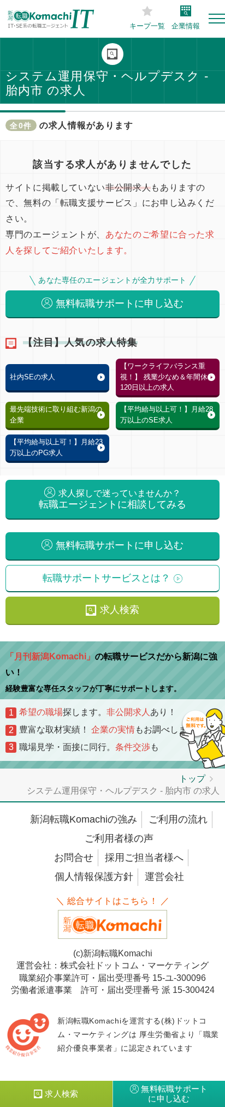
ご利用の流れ (178, 819)
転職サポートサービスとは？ (106, 578)
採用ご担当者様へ (144, 857)
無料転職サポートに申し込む (119, 303)
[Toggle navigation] (217, 18)
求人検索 (119, 609)
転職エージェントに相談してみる (112, 499)
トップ (192, 778)
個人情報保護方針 (94, 876)
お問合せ (73, 857)
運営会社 (164, 876)
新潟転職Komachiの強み (83, 819)
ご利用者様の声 (119, 838)
